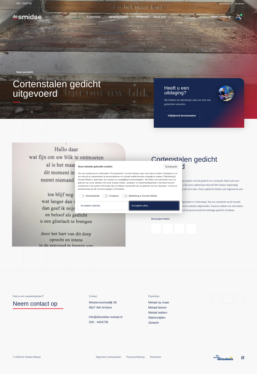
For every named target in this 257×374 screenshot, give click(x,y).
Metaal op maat (158, 302)
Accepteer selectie (90, 205)
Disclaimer (155, 357)
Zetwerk (153, 322)
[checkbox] (88, 196)
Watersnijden (156, 317)
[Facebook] (216, 299)
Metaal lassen (157, 307)
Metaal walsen (157, 312)
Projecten (143, 16)
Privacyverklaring (135, 357)
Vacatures (239, 3)
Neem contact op (221, 16)
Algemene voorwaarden (108, 357)
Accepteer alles (140, 205)
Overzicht (172, 166)
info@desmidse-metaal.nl (105, 317)
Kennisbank (224, 3)
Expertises (94, 16)
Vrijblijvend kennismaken (182, 115)
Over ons (160, 16)
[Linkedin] (227, 299)
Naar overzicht (25, 72)
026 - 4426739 (24, 3)
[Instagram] (239, 299)
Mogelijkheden (118, 16)
